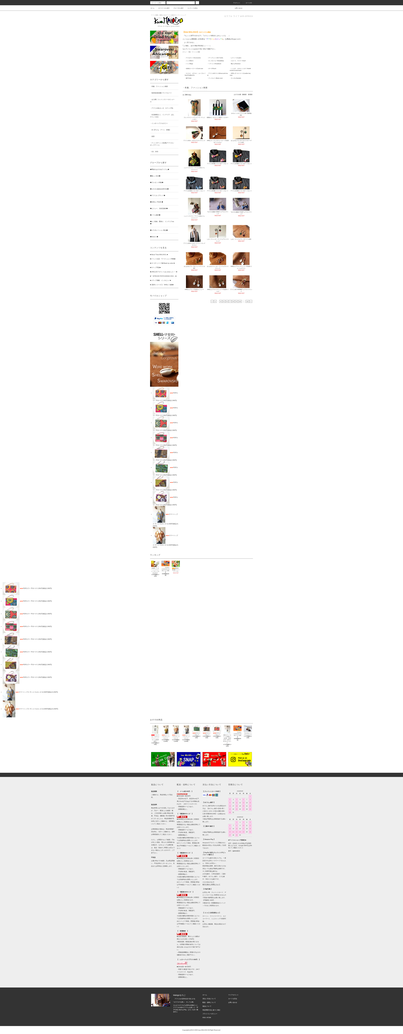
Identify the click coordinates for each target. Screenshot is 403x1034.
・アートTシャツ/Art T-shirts (215, 58)
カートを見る (232, 998)
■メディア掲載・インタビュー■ (160, 280)
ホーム (152, 8)
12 (247, 301)
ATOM (209, 1017)
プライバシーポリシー (210, 1014)
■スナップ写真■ (155, 267)
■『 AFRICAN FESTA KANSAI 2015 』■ (163, 276)
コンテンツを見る (192, 8)
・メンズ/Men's (189, 61)
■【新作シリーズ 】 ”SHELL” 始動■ (161, 285)
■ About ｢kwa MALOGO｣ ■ (159, 254)
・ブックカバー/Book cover (215, 78)
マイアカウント (233, 995)
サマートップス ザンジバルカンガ (30, 692)
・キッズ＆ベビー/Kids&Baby (215, 61)
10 (240, 301)
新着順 (250, 94)
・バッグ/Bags (189, 63)
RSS (204, 1017)
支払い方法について (209, 998)
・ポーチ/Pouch (211, 68)
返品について (207, 1006)
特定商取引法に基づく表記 (211, 1010)
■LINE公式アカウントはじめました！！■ (163, 272)
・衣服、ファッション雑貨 (193, 51)
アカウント (236, 3)
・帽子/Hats (188, 78)
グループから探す (178, 8)
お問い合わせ (238, 8)
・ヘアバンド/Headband (214, 63)
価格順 (244, 94)
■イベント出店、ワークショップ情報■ (162, 259)
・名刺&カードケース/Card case (194, 68)
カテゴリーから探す (164, 8)
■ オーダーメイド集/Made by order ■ (162, 263)
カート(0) (249, 3)
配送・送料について (209, 1002)
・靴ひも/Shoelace (235, 63)
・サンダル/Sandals (235, 78)
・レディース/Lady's (235, 58)
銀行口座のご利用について (211, 884)
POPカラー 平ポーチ (30, 588)
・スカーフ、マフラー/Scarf (238, 61)
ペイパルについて (208, 882)
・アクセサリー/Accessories (193, 58)
